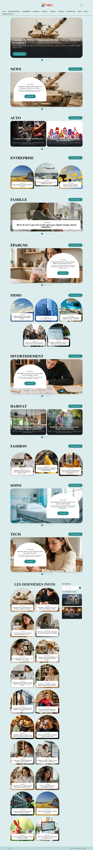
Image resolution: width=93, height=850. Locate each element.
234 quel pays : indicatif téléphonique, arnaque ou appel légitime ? (22, 760)
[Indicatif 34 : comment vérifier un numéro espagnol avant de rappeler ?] (47, 676)
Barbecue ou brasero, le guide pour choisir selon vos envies (64, 427)
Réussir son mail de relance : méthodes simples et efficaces (70, 185)
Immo (16, 295)
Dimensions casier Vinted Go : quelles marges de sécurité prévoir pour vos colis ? (22, 471)
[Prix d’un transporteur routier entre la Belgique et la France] (46, 174)
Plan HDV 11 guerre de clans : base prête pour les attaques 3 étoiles (30, 374)
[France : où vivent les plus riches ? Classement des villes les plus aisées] (34, 335)
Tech (15, 534)
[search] (81, 5)
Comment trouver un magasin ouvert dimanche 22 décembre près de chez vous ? (22, 709)
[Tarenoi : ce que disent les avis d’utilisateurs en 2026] (47, 778)
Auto (15, 117)
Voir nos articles (75, 69)
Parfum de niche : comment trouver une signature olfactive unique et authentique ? (71, 471)
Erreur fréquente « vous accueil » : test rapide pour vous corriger (22, 659)
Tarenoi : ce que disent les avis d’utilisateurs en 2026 (47, 786)
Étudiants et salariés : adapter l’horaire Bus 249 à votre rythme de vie (47, 760)
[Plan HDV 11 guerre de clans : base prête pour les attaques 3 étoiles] (46, 376)
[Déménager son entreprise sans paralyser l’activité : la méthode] (71, 310)
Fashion (18, 446)
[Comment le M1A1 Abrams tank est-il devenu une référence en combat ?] (46, 89)
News (15, 69)
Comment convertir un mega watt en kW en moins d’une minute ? (22, 811)
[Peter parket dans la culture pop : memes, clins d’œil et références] (47, 702)
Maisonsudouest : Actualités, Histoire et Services (22, 185)
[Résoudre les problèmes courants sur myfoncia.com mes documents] (58, 335)
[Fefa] (46, 5)
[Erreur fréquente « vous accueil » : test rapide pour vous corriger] (22, 651)
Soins (15, 485)
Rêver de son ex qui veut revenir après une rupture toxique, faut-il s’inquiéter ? (46, 225)
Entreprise (22, 157)
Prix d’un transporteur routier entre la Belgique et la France (46, 182)
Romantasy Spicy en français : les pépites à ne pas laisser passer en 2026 (22, 735)
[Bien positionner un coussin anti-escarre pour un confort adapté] (46, 505)
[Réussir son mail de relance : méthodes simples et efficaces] (71, 177)
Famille (18, 199)
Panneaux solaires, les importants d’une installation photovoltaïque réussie (22, 317)
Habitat (18, 406)
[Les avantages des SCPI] (46, 310)
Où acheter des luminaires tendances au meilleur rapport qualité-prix (28, 427)
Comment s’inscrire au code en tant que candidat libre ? (64, 139)
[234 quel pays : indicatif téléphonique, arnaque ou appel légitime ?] (22, 752)
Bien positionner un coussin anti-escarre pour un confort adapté (63, 503)
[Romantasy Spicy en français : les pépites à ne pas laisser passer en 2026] (22, 727)
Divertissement (26, 356)
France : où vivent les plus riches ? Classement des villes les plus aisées (34, 343)
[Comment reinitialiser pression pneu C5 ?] (28, 134)
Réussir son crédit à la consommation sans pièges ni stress (47, 837)
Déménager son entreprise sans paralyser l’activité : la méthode (71, 318)
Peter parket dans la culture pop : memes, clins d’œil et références (47, 710)
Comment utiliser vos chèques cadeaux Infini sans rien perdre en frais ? (63, 262)
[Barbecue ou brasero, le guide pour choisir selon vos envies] (65, 422)
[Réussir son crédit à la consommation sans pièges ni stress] (47, 829)
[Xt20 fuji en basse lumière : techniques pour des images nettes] (47, 727)
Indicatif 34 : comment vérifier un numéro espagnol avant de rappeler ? (47, 684)
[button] (41, 59)
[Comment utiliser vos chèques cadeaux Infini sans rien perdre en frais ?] (46, 265)
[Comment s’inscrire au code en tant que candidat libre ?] (65, 134)
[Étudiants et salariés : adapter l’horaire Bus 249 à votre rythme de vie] (47, 752)
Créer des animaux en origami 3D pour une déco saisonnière (22, 837)
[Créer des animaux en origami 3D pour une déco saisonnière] (22, 829)
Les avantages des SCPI (46, 319)
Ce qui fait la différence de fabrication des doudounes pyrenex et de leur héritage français (46, 469)
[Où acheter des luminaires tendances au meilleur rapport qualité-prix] (28, 422)
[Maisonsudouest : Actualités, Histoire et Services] (22, 177)
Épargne (19, 245)
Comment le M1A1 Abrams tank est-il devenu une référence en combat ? (46, 41)
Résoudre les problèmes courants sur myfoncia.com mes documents (58, 343)
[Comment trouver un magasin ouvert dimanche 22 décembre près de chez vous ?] (22, 702)
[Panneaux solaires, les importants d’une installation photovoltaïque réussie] (22, 310)
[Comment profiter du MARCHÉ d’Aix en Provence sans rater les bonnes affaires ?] (47, 651)
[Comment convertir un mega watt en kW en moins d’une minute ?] (22, 803)
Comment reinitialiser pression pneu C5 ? (28, 139)
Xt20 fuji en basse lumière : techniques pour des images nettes (47, 735)
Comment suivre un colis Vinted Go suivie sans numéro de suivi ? (30, 552)
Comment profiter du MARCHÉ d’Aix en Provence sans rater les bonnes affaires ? (47, 658)
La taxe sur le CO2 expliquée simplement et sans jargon (72, 602)
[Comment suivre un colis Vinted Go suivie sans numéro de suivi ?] (46, 554)
